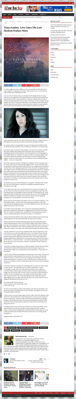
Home (4, 14)
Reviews (27, 14)
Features (21, 14)
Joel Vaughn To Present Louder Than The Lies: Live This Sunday (41, 384)
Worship (7, 330)
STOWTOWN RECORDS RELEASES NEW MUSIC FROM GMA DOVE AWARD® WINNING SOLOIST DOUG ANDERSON (60, 39)
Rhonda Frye (16, 34)
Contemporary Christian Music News (27, 327)
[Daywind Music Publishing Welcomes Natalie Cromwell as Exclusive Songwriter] (26, 375)
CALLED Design (18, 395)
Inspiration (35, 14)
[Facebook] (70, 3)
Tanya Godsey (43, 327)
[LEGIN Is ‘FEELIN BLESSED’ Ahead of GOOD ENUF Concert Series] (11, 375)
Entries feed (53, 72)
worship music (15, 330)
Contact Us (43, 14)
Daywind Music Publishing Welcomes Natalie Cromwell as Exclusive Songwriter (25, 385)
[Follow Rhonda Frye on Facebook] (6, 354)
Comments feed (54, 74)
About (9, 14)
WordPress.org (54, 77)
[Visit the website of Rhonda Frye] (4, 354)
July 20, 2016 (8, 34)
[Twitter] (72, 3)
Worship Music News (27, 330)
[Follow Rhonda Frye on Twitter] (8, 354)
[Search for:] (64, 17)
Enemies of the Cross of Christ (58, 35)
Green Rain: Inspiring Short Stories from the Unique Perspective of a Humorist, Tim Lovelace (61, 26)
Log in (52, 69)
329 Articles (31, 336)
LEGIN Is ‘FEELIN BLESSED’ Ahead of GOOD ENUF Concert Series (10, 385)
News (15, 14)
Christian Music (12, 327)
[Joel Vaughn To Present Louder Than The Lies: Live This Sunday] (42, 375)
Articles (12, 21)
